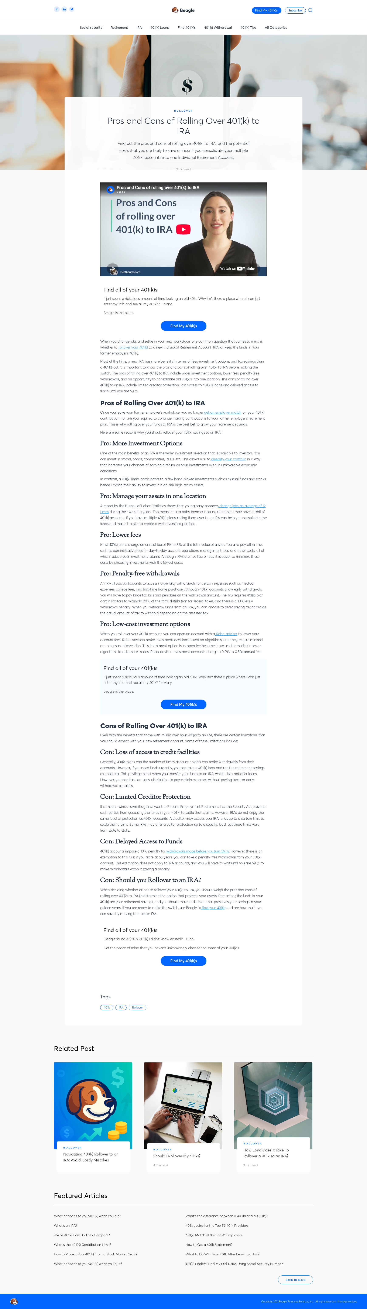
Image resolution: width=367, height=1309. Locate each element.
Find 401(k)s (187, 27)
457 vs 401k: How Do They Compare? (82, 1235)
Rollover (183, 111)
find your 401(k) (213, 907)
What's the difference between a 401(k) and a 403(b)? (227, 1216)
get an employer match (222, 412)
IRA (139, 27)
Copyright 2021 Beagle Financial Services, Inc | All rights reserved (298, 1301)
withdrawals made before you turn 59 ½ (197, 851)
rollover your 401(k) (133, 347)
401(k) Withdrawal (218, 27)
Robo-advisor (226, 634)
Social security (91, 27)
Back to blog (295, 1280)
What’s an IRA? (65, 1225)
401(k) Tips (248, 27)
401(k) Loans (159, 27)
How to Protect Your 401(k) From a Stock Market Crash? (96, 1254)
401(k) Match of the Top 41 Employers (214, 1235)
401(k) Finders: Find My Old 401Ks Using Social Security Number (234, 1264)
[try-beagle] (183, 326)
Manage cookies (347, 1301)
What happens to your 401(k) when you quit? (88, 1264)
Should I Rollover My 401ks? (176, 1156)
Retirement (119, 27)
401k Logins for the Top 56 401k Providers (217, 1225)
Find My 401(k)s (266, 10)
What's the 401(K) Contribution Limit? (82, 1244)
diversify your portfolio (228, 459)
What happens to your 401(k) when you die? (87, 1216)
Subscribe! (295, 10)
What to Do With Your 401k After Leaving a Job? (222, 1254)
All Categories (276, 27)
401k (107, 1007)
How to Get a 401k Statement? (209, 1244)
